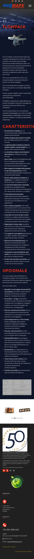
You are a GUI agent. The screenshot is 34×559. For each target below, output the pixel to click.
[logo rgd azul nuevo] (14, 5)
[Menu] (29, 5)
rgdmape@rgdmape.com (14, 541)
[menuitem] (12, 1)
